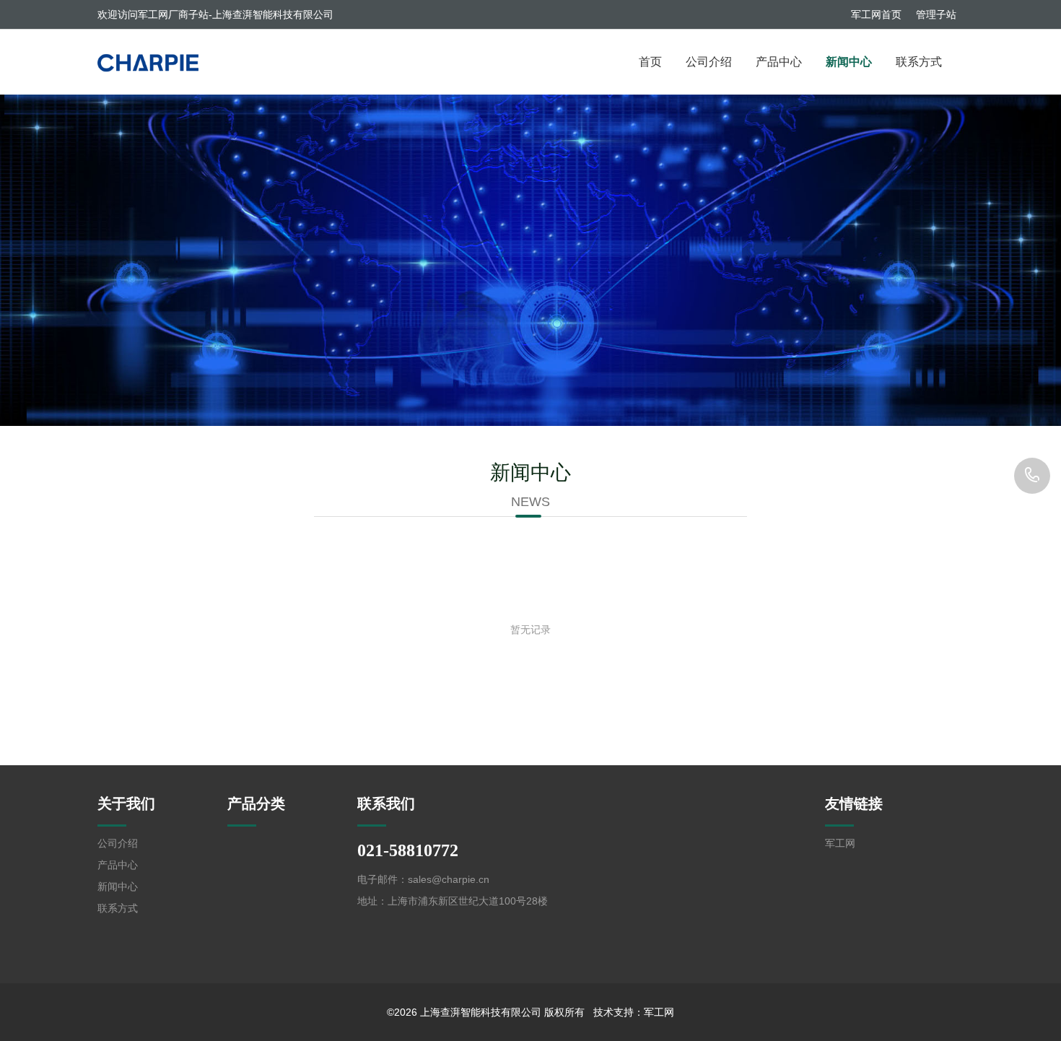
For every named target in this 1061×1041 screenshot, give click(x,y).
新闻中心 (849, 62)
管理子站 (936, 14)
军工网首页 (876, 14)
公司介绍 (709, 62)
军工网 (840, 843)
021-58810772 (1032, 476)
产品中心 (779, 62)
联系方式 (919, 62)
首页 (650, 62)
